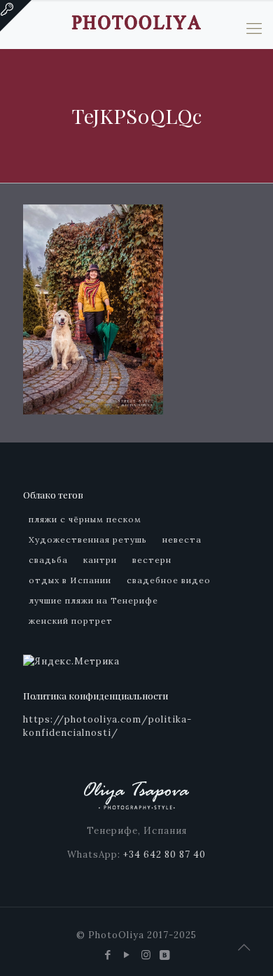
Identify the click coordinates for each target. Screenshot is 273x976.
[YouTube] (127, 954)
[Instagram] (146, 954)
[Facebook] (108, 954)
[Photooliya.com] (136, 21)
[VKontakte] (165, 954)
